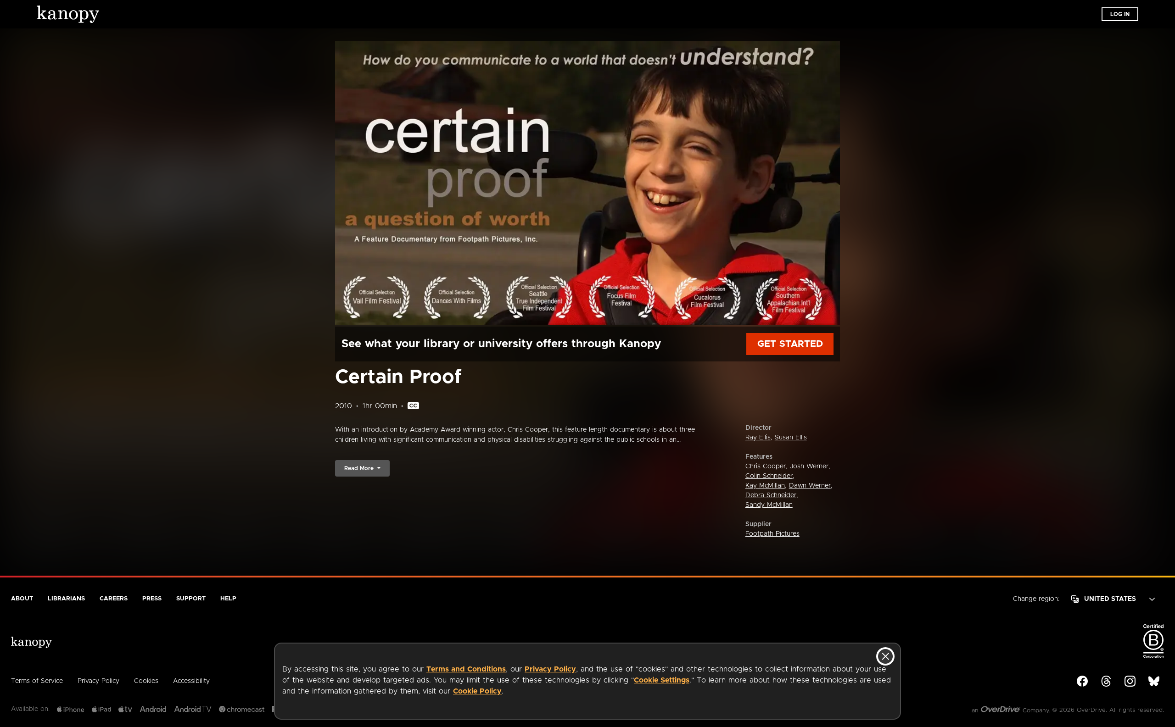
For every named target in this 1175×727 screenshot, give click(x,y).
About (22, 599)
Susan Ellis (791, 437)
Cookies (146, 681)
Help (228, 599)
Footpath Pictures (772, 534)
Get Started (790, 344)
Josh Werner (809, 466)
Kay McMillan (765, 486)
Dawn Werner (810, 486)
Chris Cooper (765, 466)
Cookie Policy (477, 691)
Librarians (66, 599)
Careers (114, 599)
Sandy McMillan (769, 505)
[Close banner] (885, 656)
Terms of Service (37, 681)
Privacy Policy (550, 669)
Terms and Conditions (466, 669)
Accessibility (191, 681)
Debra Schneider (770, 495)
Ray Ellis (758, 437)
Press (152, 599)
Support (191, 599)
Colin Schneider (769, 476)
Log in (1120, 14)
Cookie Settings (661, 680)
